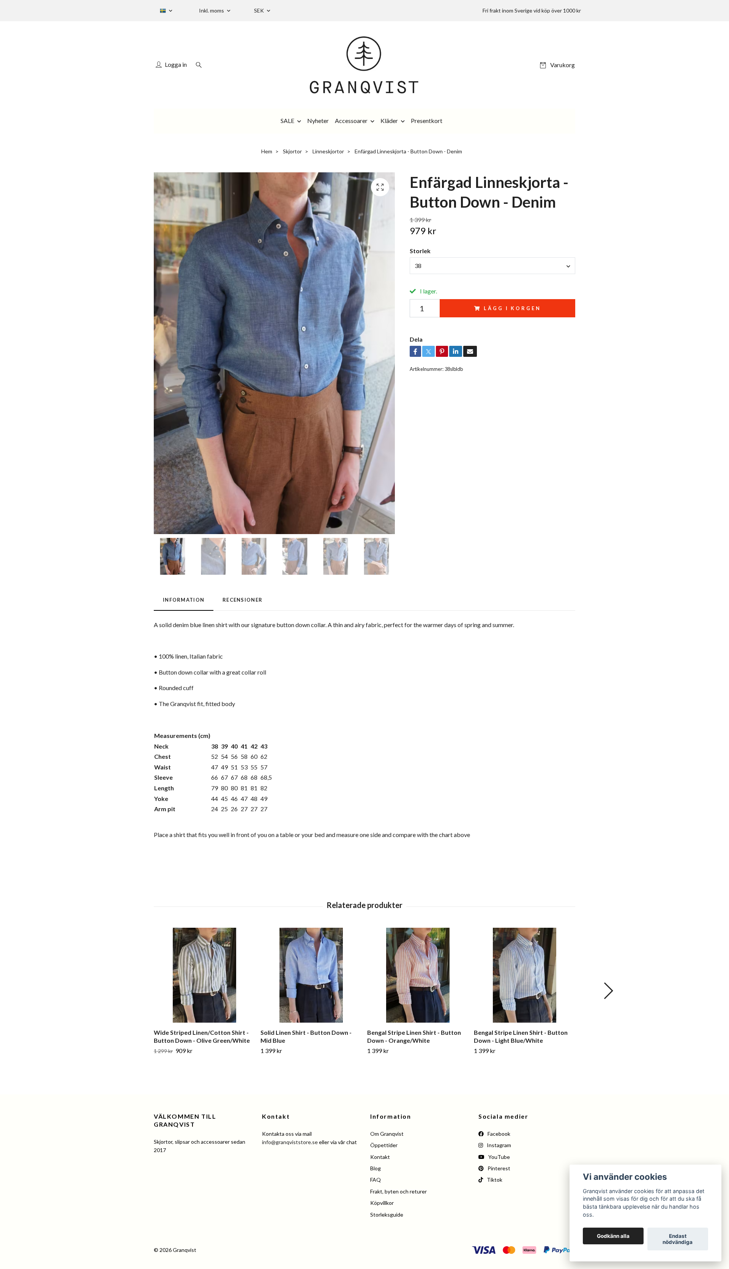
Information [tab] (183, 600)
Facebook (498, 1133)
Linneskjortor (328, 151)
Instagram (498, 1145)
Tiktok (494, 1179)
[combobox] (492, 265)
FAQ (375, 1179)
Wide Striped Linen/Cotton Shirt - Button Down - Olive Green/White (202, 1036)
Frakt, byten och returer (398, 1191)
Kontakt (380, 1157)
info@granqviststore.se (290, 1142)
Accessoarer (351, 120)
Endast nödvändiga (678, 1239)
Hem (266, 151)
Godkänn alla (613, 1236)
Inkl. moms (212, 10)
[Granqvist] (364, 64)
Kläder (389, 120)
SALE (287, 120)
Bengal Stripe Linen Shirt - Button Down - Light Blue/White (521, 1036)
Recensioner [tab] (242, 600)
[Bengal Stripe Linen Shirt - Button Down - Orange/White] (417, 975)
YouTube (498, 1157)
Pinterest (498, 1168)
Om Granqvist (387, 1133)
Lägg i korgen (512, 308)
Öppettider (384, 1145)
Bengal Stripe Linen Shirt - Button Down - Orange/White (414, 1036)
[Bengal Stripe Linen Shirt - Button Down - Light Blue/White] (524, 975)
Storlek (420, 250)
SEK (259, 10)
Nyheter (318, 120)
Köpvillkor (382, 1203)
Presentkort (426, 120)
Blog (375, 1168)
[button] (608, 990)
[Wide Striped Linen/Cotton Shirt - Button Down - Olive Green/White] (204, 975)
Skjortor (292, 151)
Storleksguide (386, 1214)
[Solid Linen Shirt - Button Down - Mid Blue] (310, 975)
